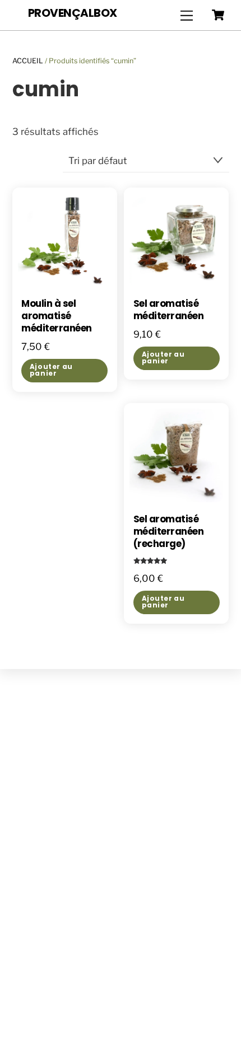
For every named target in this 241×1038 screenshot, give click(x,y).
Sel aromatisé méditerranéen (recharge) (168, 531)
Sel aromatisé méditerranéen (168, 310)
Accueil (27, 61)
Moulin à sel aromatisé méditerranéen (56, 316)
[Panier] (218, 15)
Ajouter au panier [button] (51, 370)
